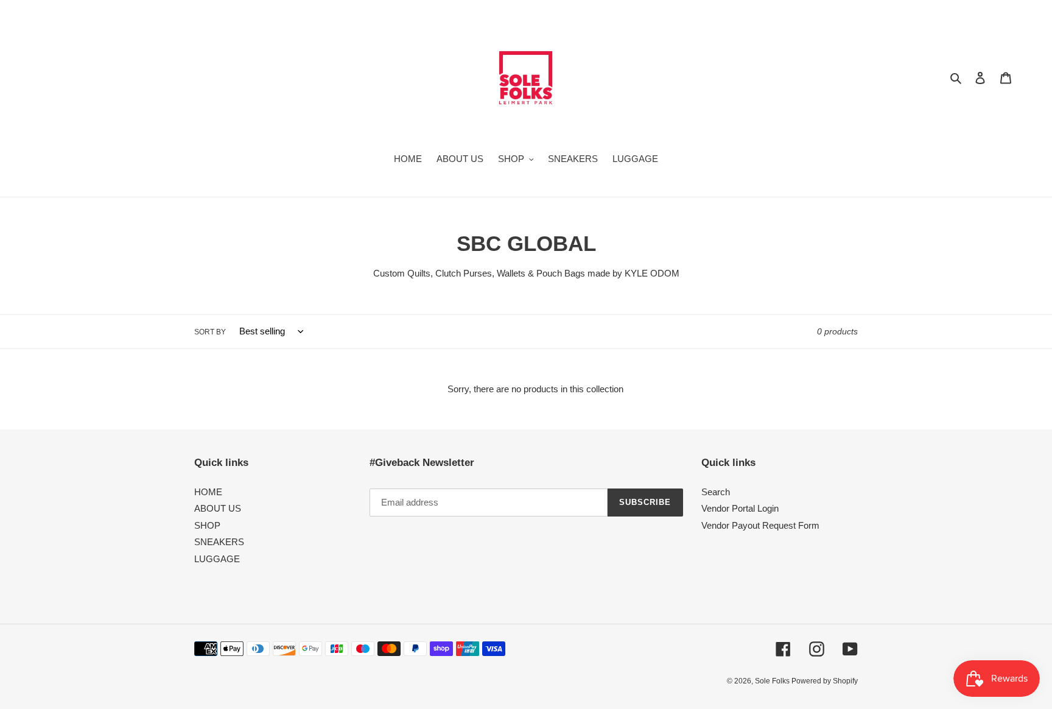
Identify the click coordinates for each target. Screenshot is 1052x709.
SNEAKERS (219, 542)
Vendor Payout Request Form (760, 525)
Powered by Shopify (824, 681)
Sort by (210, 332)
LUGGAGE (217, 559)
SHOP (207, 525)
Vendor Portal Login (740, 508)
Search (715, 492)
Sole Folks (773, 681)
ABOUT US (217, 508)
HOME (208, 492)
